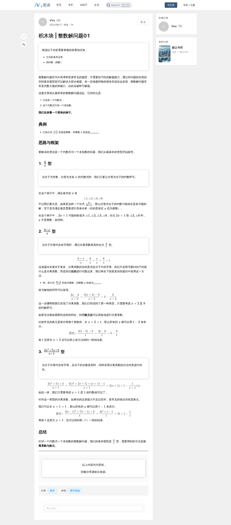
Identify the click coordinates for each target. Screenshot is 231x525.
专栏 (70, 4)
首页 (58, 4)
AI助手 (83, 4)
